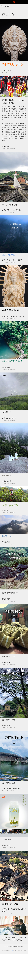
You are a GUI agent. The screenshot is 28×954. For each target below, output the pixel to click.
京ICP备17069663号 (6, 950)
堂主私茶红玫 (9, 904)
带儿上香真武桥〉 (11, 205)
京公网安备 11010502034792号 (19, 950)
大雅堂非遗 (11, 15)
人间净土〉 (7, 412)
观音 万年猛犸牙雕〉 (11, 310)
